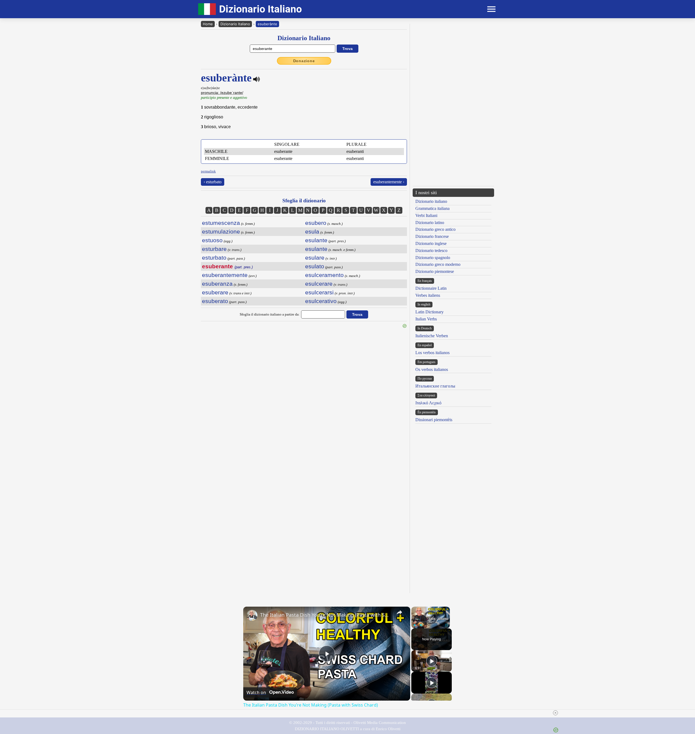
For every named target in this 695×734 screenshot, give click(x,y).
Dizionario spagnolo (432, 257)
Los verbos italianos (432, 352)
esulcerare (319, 284)
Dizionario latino (429, 222)
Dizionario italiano (431, 201)
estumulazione (221, 231)
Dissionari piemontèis (433, 419)
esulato (314, 266)
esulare (314, 257)
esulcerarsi (319, 292)
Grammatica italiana (432, 208)
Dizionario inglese (431, 243)
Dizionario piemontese (434, 271)
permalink (208, 171)
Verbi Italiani (426, 215)
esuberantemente (225, 275)
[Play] (414, 625)
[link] (252, 615)
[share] (399, 612)
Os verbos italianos (431, 369)
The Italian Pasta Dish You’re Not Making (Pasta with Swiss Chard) (326, 615)
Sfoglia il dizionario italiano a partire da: (270, 314)
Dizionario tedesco (431, 250)
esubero (315, 223)
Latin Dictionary (429, 312)
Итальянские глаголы (435, 386)
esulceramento (324, 275)
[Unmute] (421, 625)
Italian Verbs (426, 319)
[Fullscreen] (446, 625)
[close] (555, 712)
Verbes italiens (427, 295)
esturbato (214, 257)
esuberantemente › (388, 181)
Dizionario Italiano (235, 24)
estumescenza (221, 223)
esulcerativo (321, 301)
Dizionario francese (432, 236)
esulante (316, 240)
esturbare (214, 249)
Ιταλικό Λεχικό (428, 403)
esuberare (215, 292)
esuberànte (267, 24)
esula (312, 231)
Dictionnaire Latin (431, 288)
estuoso (212, 240)
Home (208, 24)
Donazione (304, 61)
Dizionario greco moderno (437, 264)
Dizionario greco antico (435, 229)
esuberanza (217, 284)
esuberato (215, 301)
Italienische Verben (431, 335)
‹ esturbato (213, 181)
